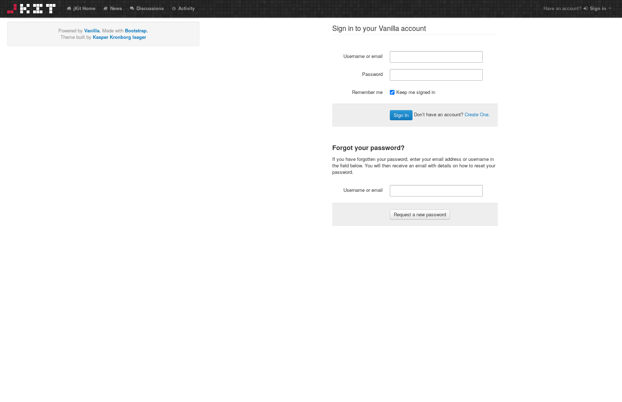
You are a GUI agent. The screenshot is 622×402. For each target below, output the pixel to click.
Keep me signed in (415, 92)
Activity (186, 8)
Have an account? (575, 8)
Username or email (363, 56)
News (115, 8)
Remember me (367, 92)
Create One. (477, 114)
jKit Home (83, 8)
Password (372, 74)
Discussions (149, 8)
